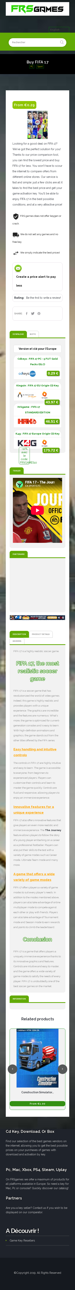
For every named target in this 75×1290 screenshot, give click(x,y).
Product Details (41, 634)
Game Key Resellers (22, 1240)
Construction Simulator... (37, 1092)
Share (26, 313)
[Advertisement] (37, 585)
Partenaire (19, 554)
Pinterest (39, 313)
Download (18, 334)
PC (31, 66)
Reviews (17, 641)
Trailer (17, 471)
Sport (40, 66)
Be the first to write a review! (43, 297)
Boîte (33, 334)
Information (19, 999)
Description (19, 634)
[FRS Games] (37, 8)
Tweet (33, 313)
